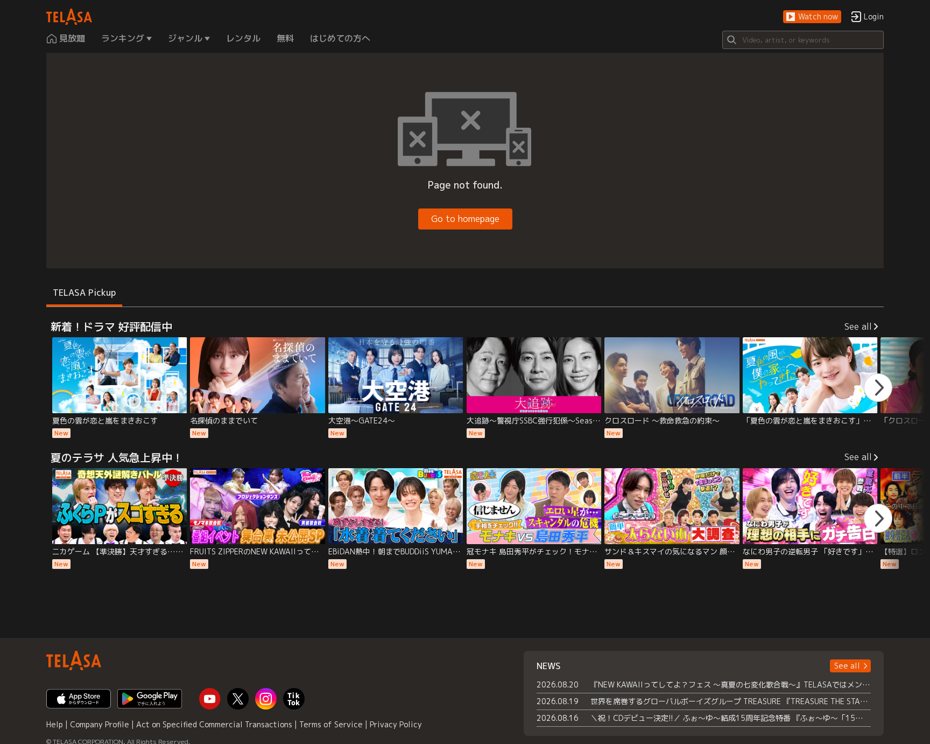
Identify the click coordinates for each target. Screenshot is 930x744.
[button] (812, 17)
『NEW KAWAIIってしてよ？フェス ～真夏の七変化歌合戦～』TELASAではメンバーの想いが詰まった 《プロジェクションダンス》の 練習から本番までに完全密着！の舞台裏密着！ (730, 684)
